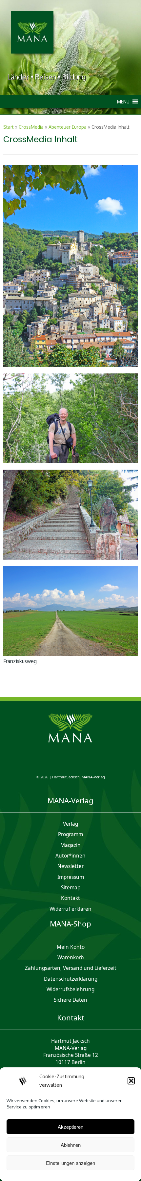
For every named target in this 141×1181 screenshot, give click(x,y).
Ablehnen (71, 1144)
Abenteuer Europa (68, 127)
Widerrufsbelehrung (70, 989)
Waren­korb (70, 957)
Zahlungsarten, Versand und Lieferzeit (70, 968)
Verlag (70, 823)
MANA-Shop (70, 924)
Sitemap (70, 887)
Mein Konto (71, 947)
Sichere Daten (70, 999)
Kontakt (70, 898)
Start (8, 127)
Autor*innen (70, 855)
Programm (70, 834)
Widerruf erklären (70, 908)
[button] (131, 1081)
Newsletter (70, 866)
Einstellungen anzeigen (70, 1162)
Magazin (70, 845)
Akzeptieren (70, 1126)
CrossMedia (31, 127)
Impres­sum (70, 877)
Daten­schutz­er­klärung (70, 978)
